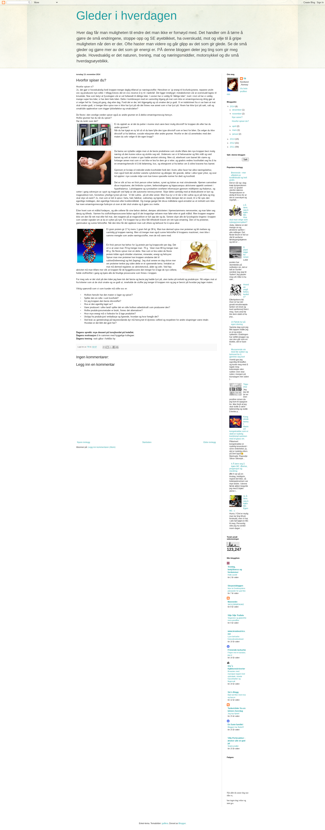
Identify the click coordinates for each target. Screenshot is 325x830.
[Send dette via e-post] (104, 347)
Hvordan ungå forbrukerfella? (246, 290)
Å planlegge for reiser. (246, 252)
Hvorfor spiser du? (240, 121)
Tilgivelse (245, 385)
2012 (232, 143)
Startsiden (146, 442)
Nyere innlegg (83, 442)
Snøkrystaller (233, 746)
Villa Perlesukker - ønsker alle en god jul (236, 741)
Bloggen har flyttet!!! (236, 727)
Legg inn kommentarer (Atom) (101, 447)
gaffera (165, 823)
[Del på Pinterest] (117, 347)
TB (244, 78)
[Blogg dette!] (107, 347)
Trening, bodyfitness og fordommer (235, 569)
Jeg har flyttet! (233, 714)
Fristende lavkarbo (237, 650)
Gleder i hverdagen (126, 15)
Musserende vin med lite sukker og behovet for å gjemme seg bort (238, 353)
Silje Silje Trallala (236, 615)
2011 (232, 147)
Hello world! (232, 575)
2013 (232, 139)
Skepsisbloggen (235, 586)
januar (235, 134)
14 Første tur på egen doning (238, 323)
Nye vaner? (237, 117)
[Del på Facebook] (114, 347)
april (234, 126)
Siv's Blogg (233, 692)
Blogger (182, 823)
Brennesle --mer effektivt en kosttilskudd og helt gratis (238, 176)
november (237, 114)
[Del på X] (110, 347)
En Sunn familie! (235, 724)
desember (237, 110)
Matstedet (232, 602)
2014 (232, 106)
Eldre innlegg (209, 442)
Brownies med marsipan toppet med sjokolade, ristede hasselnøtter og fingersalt (236, 676)
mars (234, 130)
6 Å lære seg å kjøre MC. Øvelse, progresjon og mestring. (238, 467)
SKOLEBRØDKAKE (236, 604)
